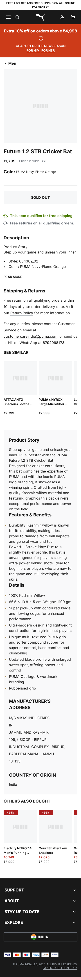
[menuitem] (60, 968)
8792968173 (53, 342)
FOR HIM (33, 50)
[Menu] (8, 17)
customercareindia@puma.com (30, 336)
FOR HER (48, 50)
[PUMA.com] (40, 17)
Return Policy (21, 313)
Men (12, 63)
